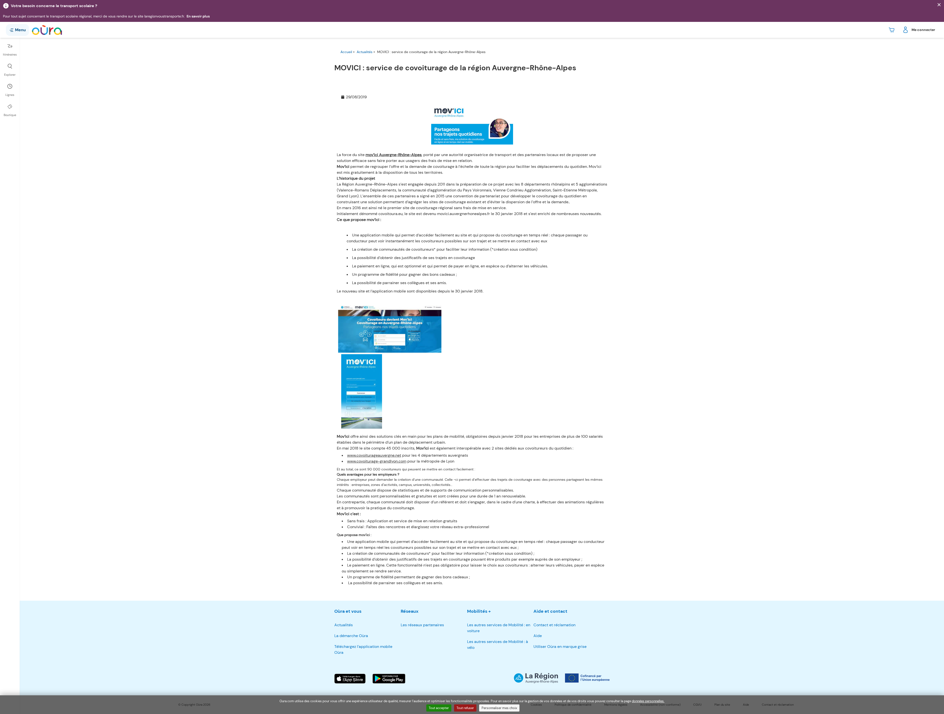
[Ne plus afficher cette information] (939, 5)
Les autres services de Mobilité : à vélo (497, 644)
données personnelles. (648, 701)
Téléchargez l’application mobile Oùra (363, 649)
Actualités (364, 52)
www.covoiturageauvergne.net (374, 455)
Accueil (346, 52)
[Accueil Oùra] (47, 30)
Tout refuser (465, 708)
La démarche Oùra (351, 635)
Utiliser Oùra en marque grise (560, 646)
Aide (537, 635)
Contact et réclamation (554, 624)
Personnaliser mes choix (499, 708)
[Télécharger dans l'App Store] (350, 679)
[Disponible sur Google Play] (388, 679)
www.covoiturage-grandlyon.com (376, 461)
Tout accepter (439, 708)
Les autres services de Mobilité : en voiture (498, 627)
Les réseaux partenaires (422, 624)
